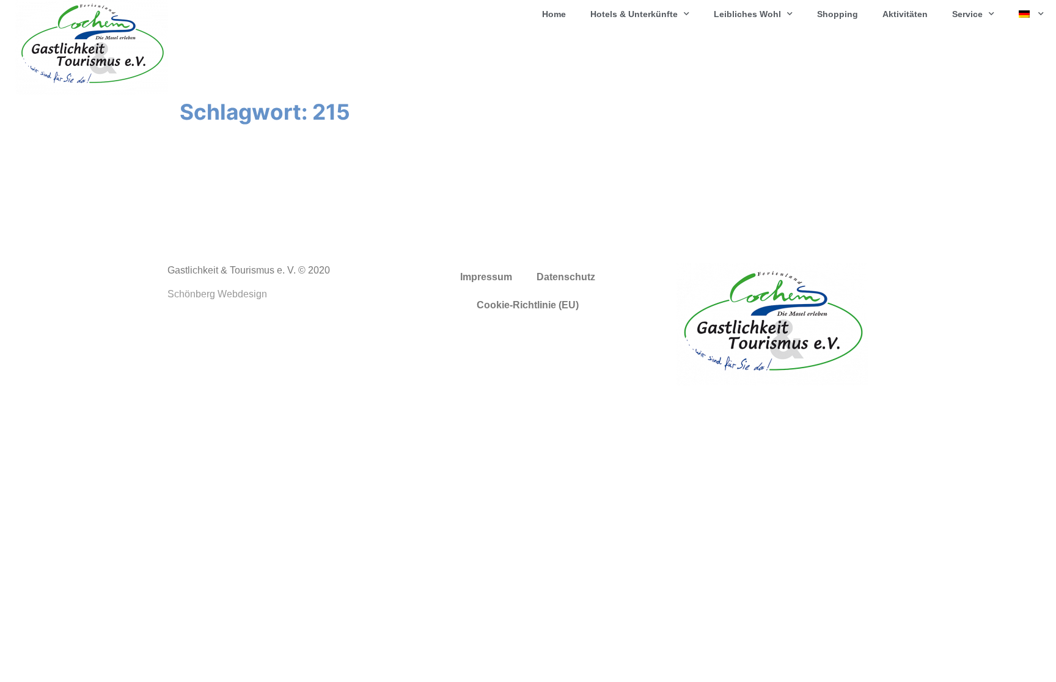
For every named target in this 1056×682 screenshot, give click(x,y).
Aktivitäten (905, 14)
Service (967, 14)
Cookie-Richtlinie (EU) (528, 305)
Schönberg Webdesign (217, 294)
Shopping (837, 14)
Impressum (486, 277)
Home (554, 14)
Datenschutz (566, 277)
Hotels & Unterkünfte (634, 14)
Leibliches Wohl (747, 14)
